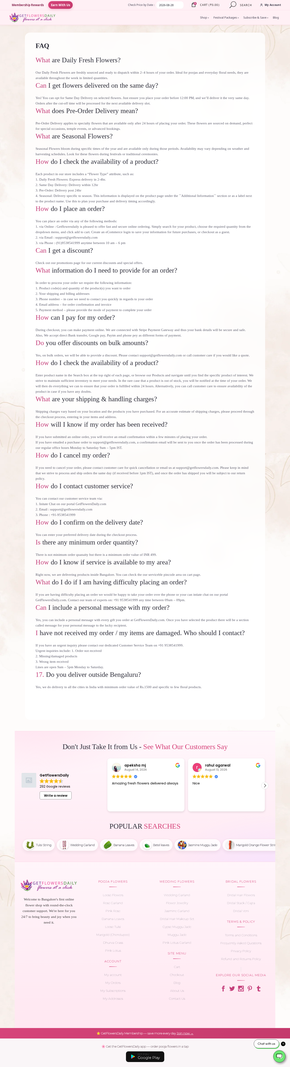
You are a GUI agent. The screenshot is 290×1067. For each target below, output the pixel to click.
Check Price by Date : (141, 5)
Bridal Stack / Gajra (241, 903)
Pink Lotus (113, 950)
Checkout (177, 975)
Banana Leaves (113, 919)
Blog (276, 17)
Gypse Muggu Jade (177, 927)
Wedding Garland (177, 895)
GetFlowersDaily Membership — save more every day (145, 1033)
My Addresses (113, 999)
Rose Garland (113, 903)
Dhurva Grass (113, 943)
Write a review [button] (56, 795)
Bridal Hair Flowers (241, 895)
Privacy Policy (241, 951)
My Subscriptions (113, 991)
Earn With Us (60, 5)
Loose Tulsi (113, 927)
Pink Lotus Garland (177, 943)
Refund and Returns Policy (241, 959)
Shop (204, 17)
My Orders (113, 983)
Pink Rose (113, 911)
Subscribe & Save (255, 17)
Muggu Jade (177, 935)
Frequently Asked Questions (240, 943)
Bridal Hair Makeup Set (177, 919)
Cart (177, 967)
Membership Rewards (28, 5)
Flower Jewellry (177, 903)
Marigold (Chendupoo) (113, 935)
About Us (177, 991)
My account (113, 975)
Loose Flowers (113, 895)
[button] (264, 785)
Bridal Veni (241, 911)
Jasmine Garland (176, 911)
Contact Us (177, 999)
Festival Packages (226, 17)
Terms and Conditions (241, 935)
